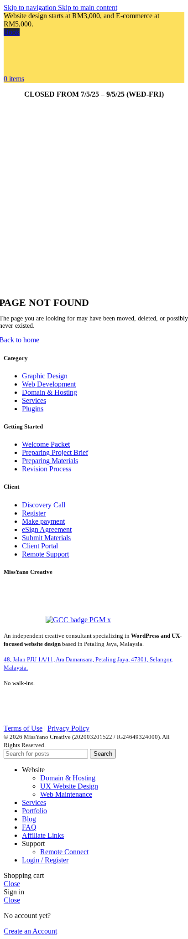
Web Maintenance (66, 794)
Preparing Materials (50, 460)
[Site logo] (35, 70)
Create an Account (30, 931)
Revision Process (46, 469)
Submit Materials (46, 538)
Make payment (43, 521)
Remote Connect (64, 852)
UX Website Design (69, 786)
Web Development (49, 384)
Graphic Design (45, 376)
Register (34, 513)
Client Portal (40, 546)
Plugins (32, 409)
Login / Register (45, 860)
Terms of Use (23, 728)
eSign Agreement (47, 529)
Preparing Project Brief (55, 452)
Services (34, 400)
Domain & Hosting (49, 392)
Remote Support (45, 554)
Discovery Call (43, 505)
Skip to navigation (31, 7)
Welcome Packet (46, 444)
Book (12, 32)
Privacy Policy (68, 728)
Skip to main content (87, 7)
